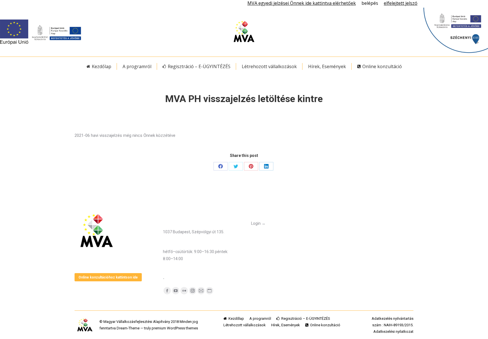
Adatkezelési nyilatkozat (393, 331)
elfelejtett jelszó (400, 3)
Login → (258, 223)
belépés (369, 3)
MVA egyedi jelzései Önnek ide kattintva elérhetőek (301, 3)
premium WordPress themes (175, 328)
